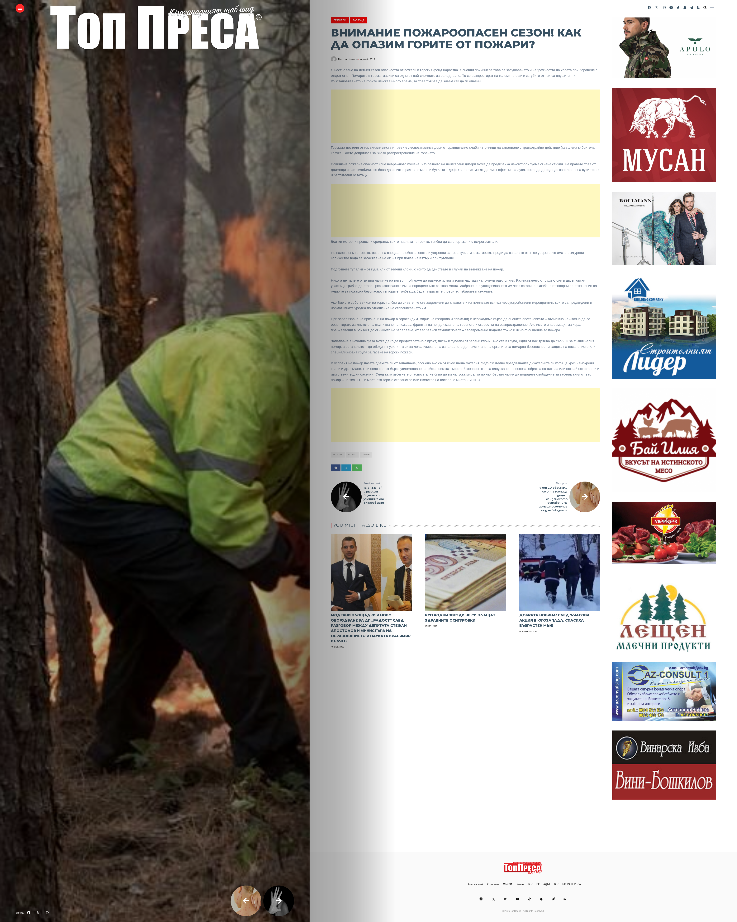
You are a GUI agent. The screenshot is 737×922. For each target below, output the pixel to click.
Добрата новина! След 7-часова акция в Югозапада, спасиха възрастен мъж (554, 620)
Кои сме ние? (475, 884)
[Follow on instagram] (664, 7)
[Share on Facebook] (335, 467)
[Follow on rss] (698, 7)
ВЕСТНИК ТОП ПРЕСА (567, 884)
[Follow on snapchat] (684, 7)
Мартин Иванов (348, 59)
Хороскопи (493, 884)
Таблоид (358, 20)
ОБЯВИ (507, 884)
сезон (366, 455)
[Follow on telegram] (691, 7)
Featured (340, 20)
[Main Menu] (20, 8)
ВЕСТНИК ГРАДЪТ (539, 884)
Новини (520, 884)
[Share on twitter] (346, 467)
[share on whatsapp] (47, 912)
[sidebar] (712, 8)
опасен (338, 455)
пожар (352, 455)
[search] (704, 7)
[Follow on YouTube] (671, 7)
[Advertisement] (465, 116)
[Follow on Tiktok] (678, 7)
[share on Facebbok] (28, 912)
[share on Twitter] (38, 912)
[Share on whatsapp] (357, 467)
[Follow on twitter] (657, 7)
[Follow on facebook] (649, 7)
